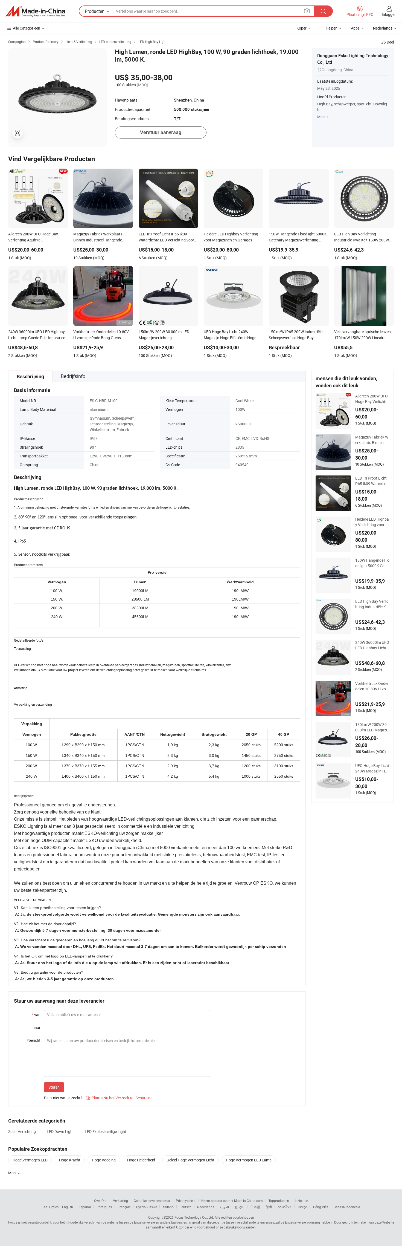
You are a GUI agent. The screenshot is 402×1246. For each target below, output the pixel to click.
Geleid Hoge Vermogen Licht (190, 1160)
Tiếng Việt (320, 1207)
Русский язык (146, 1207)
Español (85, 1207)
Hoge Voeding (104, 1160)
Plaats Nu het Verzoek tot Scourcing (119, 1097)
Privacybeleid (186, 1200)
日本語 (255, 1207)
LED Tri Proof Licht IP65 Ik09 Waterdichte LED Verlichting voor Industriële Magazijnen (372, 480)
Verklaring (120, 1200)
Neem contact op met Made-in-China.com (232, 1200)
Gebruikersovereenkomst (152, 1200)
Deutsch (185, 1207)
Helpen (331, 28)
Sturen (54, 1087)
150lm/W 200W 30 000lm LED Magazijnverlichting (371, 727)
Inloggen (389, 14)
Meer (321, 116)
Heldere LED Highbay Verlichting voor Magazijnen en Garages (372, 522)
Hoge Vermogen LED (30, 1160)
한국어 (239, 1207)
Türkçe (302, 1207)
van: (36, 1014)
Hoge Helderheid (141, 1160)
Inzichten (301, 1200)
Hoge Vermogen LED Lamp (249, 1160)
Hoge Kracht (69, 1160)
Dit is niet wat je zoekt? (63, 1097)
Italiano (168, 1207)
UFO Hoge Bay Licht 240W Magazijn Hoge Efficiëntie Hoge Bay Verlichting (372, 768)
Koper (301, 28)
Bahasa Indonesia (347, 1207)
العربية (224, 1207)
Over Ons (100, 1200)
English (67, 1207)
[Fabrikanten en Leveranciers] (35, 11)
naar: (37, 1027)
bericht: (34, 1040)
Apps (355, 28)
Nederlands (205, 1207)
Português (104, 1207)
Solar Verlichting (22, 1131)
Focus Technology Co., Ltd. (194, 1217)
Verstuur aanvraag (160, 132)
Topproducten (279, 1200)
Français (124, 1207)
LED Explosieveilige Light (105, 1131)
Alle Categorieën (26, 28)
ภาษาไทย (285, 1207)
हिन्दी (269, 1207)
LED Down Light (60, 1131)
